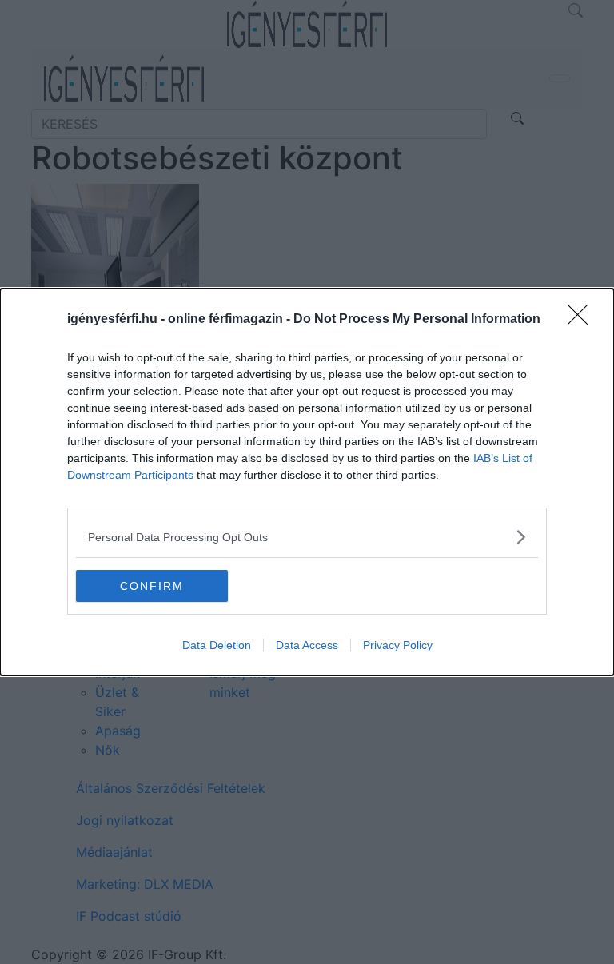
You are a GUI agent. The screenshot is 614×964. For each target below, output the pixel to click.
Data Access (307, 645)
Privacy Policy (398, 645)
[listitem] (307, 536)
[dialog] (307, 482)
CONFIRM (152, 586)
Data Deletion (216, 645)
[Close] (583, 320)
